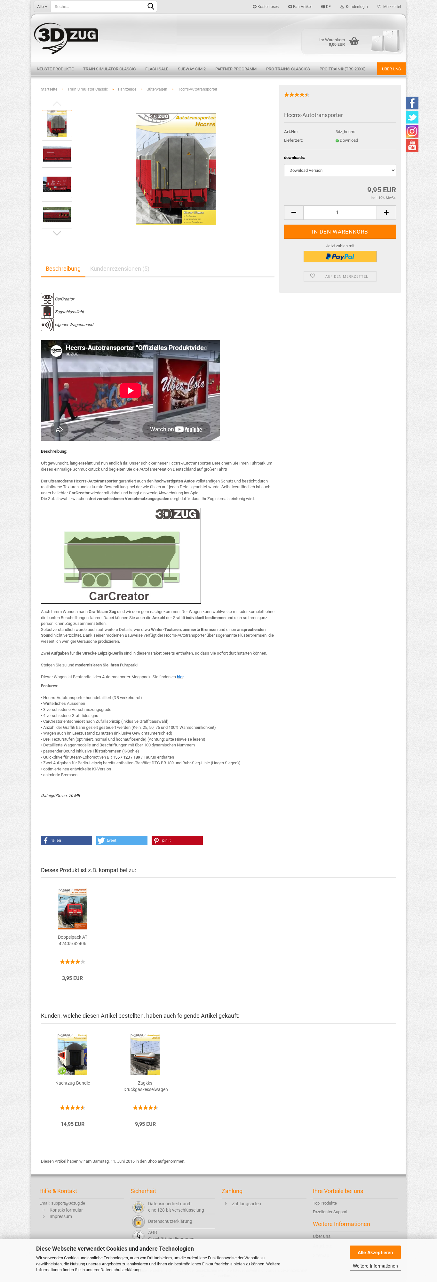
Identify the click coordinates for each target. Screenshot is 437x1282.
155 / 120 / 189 (126, 757)
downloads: (294, 157)
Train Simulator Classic (109, 69)
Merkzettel (391, 6)
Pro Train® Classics (288, 69)
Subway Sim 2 (192, 69)
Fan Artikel (302, 6)
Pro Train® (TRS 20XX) (343, 69)
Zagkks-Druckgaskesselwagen (145, 1086)
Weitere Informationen (375, 1265)
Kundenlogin (356, 6)
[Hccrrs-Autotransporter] (176, 168)
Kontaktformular (66, 1210)
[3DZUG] (218, 37)
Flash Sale (156, 69)
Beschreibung (63, 268)
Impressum (61, 1216)
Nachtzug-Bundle (72, 1083)
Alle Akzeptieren (375, 1252)
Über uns (391, 69)
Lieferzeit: (293, 140)
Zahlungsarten (246, 1203)
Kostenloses (268, 6)
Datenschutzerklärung (120, 1269)
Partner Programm (236, 69)
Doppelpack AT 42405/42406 (72, 940)
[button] (66, 840)
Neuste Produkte (55, 69)
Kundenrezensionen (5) (119, 268)
